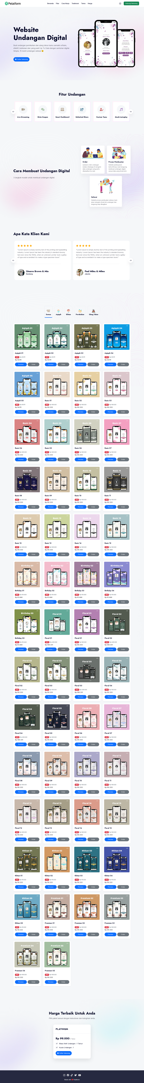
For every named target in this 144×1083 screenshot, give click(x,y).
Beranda (50, 3)
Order (33, 364)
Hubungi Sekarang (131, 3)
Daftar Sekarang (22, 59)
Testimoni (75, 3)
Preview (21, 364)
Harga (90, 3)
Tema (83, 3)
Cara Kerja (65, 3)
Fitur (57, 3)
